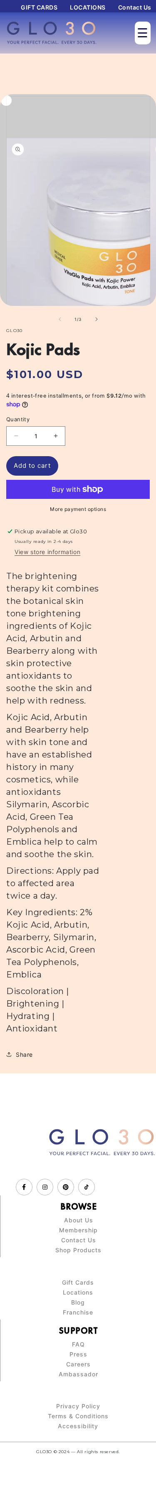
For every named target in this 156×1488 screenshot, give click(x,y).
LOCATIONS (88, 7)
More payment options (78, 509)
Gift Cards (78, 1282)
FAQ (78, 1344)
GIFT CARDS (39, 7)
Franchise (78, 1312)
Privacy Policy (78, 1406)
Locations (78, 1292)
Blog (78, 1302)
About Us (78, 1220)
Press (78, 1354)
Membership (78, 1230)
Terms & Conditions (78, 1416)
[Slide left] (60, 319)
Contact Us (134, 7)
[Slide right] (96, 319)
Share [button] (24, 1054)
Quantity (18, 419)
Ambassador (78, 1374)
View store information (47, 551)
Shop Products (78, 1250)
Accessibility (78, 1426)
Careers (78, 1364)
